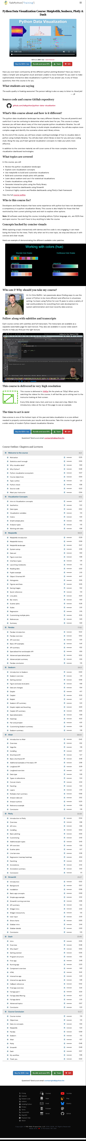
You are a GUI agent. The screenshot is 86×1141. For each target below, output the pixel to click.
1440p (45, 391)
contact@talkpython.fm (54, 438)
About (23, 1120)
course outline (19, 195)
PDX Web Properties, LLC (35, 1126)
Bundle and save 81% (41, 64)
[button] (81, 3)
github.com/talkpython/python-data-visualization (33, 105)
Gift (69, 64)
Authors (24, 1101)
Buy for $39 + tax (22, 64)
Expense (24, 1096)
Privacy (24, 1107)
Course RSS (25, 1112)
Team (58, 64)
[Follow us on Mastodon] (67, 1108)
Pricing (24, 1093)
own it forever (49, 60)
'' (21, 2)
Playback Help (26, 1118)
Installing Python (27, 1104)
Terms (23, 1110)
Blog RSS (24, 1115)
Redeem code (26, 1099)
